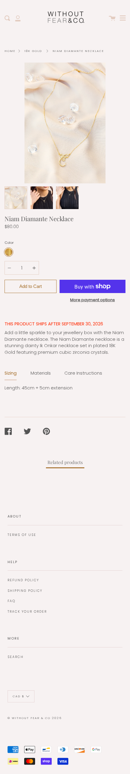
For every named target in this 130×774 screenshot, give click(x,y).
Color (9, 242)
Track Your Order (27, 611)
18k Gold (33, 51)
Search (16, 657)
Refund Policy (23, 580)
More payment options (92, 300)
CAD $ (18, 696)
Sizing (11, 373)
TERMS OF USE (22, 535)
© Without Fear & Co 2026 (35, 718)
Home (10, 51)
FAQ (11, 601)
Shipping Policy (25, 591)
